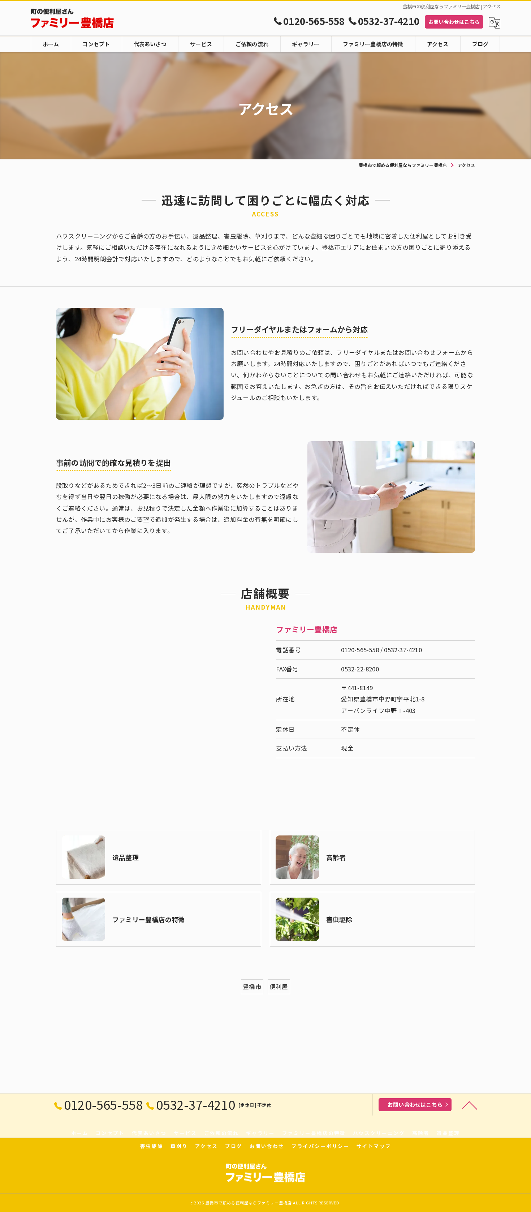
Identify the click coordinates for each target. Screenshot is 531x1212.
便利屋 (278, 986)
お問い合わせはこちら (454, 21)
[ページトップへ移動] (469, 1104)
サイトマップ (374, 1145)
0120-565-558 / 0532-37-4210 (381, 649)
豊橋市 (252, 986)
